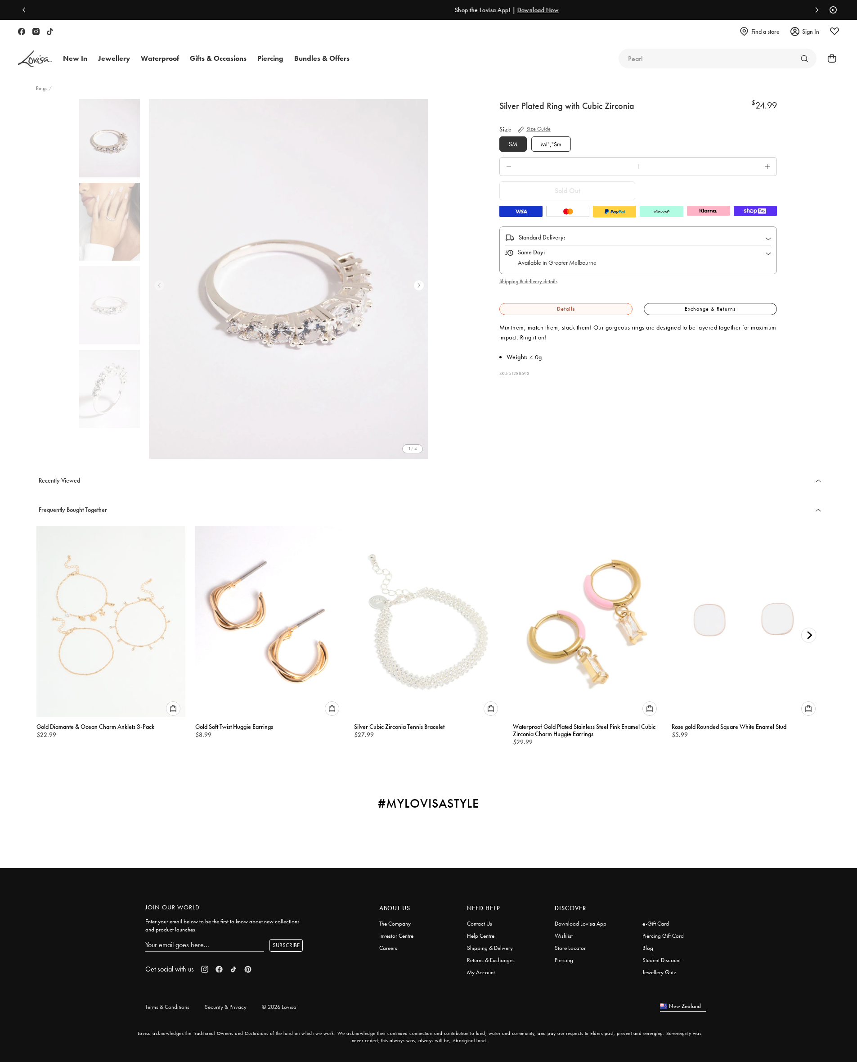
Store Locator (570, 948)
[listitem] (288, 279)
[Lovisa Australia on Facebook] (21, 32)
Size (505, 129)
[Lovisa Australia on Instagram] (36, 32)
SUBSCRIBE (286, 945)
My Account (481, 972)
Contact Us (479, 923)
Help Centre (480, 936)
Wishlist (564, 936)
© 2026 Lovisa (279, 1007)
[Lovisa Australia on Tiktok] (50, 32)
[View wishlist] (834, 32)
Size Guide (538, 128)
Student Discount (661, 960)
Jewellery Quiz (659, 972)
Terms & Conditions (167, 1007)
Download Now (470, 10)
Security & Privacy (226, 1007)
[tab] (566, 309)
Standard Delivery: (542, 237)
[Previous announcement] (26, 10)
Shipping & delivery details (528, 281)
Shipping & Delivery (490, 948)
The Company (395, 923)
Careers (388, 948)
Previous (159, 285)
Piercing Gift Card (663, 936)
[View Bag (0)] (829, 58)
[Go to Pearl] (804, 58)
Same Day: (531, 252)
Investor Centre (396, 936)
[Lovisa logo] (35, 58)
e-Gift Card (655, 923)
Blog (647, 948)
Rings (42, 88)
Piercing (564, 960)
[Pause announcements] (831, 10)
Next (419, 285)
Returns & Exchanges (491, 960)
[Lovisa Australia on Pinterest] (247, 969)
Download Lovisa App (580, 923)
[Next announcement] (815, 10)
